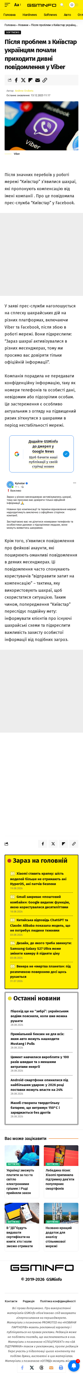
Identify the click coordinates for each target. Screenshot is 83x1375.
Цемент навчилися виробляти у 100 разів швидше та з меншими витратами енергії (40, 1062)
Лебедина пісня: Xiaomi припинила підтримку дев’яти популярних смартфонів (60, 1179)
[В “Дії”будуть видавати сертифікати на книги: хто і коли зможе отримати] (22, 1213)
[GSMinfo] (41, 5)
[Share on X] (23, 80)
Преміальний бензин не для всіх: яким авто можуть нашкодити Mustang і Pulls (37, 1039)
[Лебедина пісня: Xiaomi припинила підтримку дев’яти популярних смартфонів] (61, 1155)
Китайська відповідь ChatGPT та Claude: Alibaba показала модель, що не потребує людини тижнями (40, 925)
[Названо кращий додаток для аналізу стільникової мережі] (61, 1213)
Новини (23, 25)
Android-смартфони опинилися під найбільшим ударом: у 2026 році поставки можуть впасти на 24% (39, 1085)
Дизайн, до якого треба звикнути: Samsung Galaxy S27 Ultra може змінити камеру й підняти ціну (41, 948)
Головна (10, 25)
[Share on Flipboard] (30, 80)
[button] (8, 5)
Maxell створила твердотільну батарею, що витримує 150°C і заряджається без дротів (35, 1108)
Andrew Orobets (24, 90)
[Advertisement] (41, 254)
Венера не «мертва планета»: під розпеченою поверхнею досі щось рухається (40, 971)
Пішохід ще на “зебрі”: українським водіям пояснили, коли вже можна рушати (39, 1016)
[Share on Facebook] (16, 80)
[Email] (37, 80)
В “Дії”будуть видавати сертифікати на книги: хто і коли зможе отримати (19, 1237)
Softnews (12, 32)
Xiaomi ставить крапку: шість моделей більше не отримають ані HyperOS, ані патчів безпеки (38, 878)
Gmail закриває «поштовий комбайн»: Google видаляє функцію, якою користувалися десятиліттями (40, 902)
